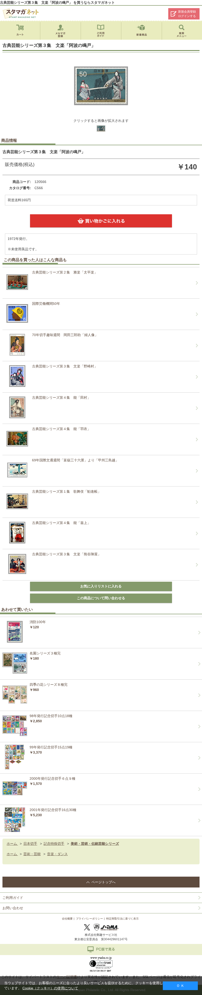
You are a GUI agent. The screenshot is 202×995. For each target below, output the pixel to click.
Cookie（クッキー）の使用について (50, 988)
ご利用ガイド (12, 898)
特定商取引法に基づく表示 (122, 918)
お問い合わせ (12, 908)
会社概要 (67, 918)
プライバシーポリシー (89, 918)
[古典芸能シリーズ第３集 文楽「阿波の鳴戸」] (101, 132)
